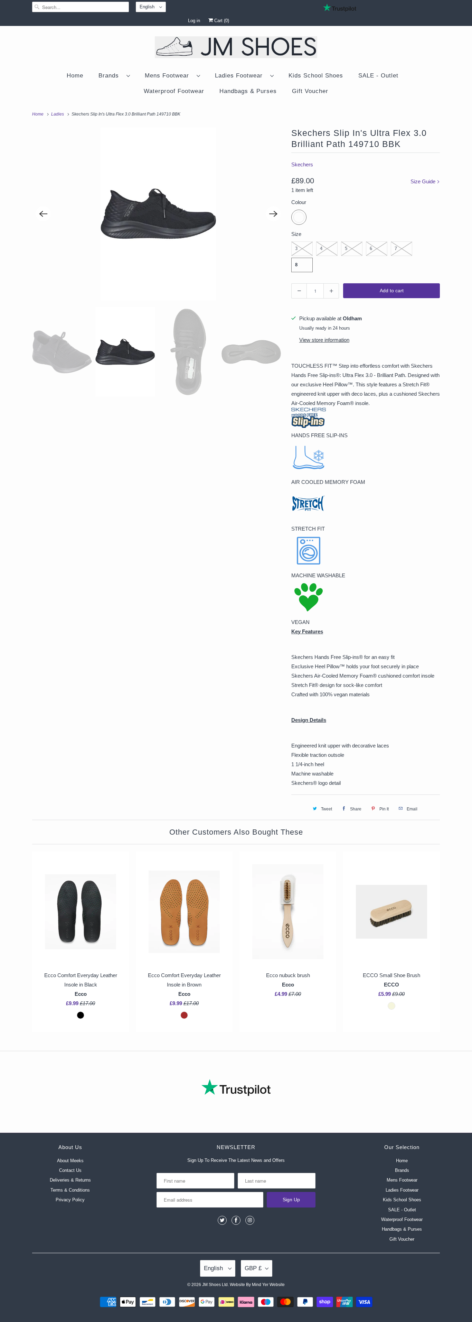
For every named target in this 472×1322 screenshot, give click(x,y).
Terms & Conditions (70, 1190)
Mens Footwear (169, 75)
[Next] (273, 213)
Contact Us (70, 1170)
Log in (194, 20)
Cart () (221, 20)
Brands (110, 75)
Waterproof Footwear (174, 91)
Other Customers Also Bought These (236, 832)
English (148, 6)
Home (75, 75)
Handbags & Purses (248, 91)
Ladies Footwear (241, 75)
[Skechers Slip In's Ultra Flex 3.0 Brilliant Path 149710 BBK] (158, 213)
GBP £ (253, 1268)
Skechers (302, 164)
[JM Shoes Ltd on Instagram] (249, 1220)
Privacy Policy (70, 1199)
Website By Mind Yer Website (257, 1284)
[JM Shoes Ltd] (236, 48)
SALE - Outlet (378, 75)
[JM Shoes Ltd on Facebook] (236, 1220)
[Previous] (43, 213)
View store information (324, 340)
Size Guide (423, 181)
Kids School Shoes (316, 75)
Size (296, 234)
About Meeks (70, 1160)
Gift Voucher (310, 91)
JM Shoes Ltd (215, 1284)
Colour (298, 202)
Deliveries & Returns (70, 1180)
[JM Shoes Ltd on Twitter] (222, 1220)
